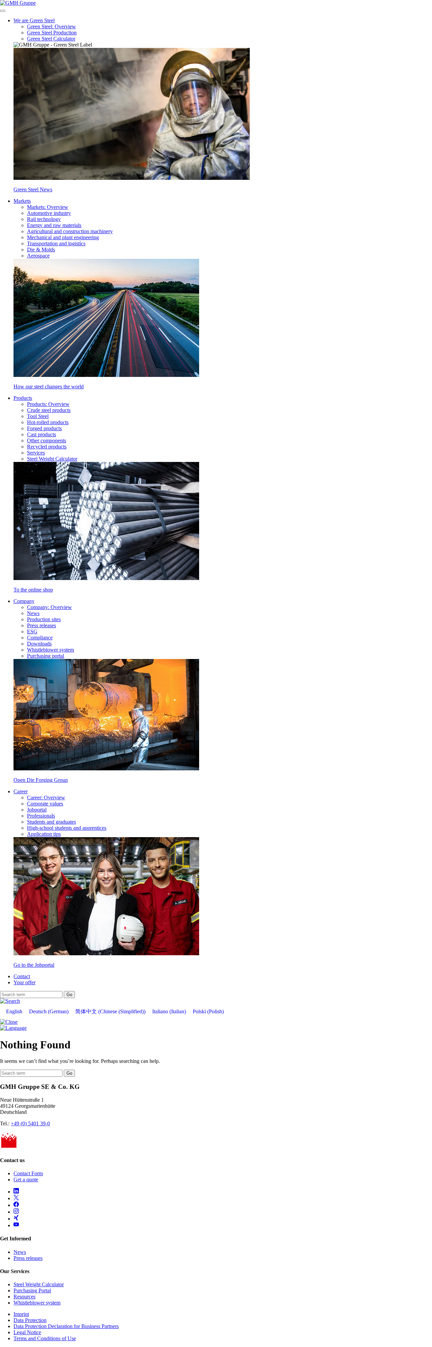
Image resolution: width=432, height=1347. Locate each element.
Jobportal (37, 810)
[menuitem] (14, 1011)
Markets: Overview (47, 207)
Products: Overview (48, 404)
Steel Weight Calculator (52, 459)
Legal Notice (27, 1332)
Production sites (44, 619)
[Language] (13, 1028)
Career (21, 791)
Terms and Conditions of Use (45, 1338)
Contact (22, 976)
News (33, 613)
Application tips (44, 834)
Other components (46, 440)
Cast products (41, 434)
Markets (22, 201)
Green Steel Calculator (51, 39)
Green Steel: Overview (51, 26)
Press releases (41, 625)
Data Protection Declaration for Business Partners (66, 1326)
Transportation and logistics (56, 243)
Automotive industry (49, 213)
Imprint (21, 1314)
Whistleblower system (50, 650)
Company (24, 601)
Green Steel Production (52, 32)
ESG (32, 631)
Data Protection (30, 1320)
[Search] (10, 1001)
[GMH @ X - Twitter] (16, 1198)
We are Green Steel (34, 20)
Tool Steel (38, 416)
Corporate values (45, 803)
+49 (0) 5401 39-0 (30, 1123)
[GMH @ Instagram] (16, 1212)
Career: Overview (46, 797)
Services (36, 453)
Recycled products (46, 446)
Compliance (40, 637)
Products (23, 398)
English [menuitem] (14, 1011)
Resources (24, 1296)
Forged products (44, 428)
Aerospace (38, 255)
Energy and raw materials (54, 225)
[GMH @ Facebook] (16, 1205)
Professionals (41, 816)
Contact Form (28, 1173)
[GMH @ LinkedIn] (16, 1191)
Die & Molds (41, 249)
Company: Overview (49, 607)
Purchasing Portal (32, 1290)
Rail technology (44, 219)
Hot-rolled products (48, 422)
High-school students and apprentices (66, 828)
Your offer (24, 982)
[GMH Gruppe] (18, 3)
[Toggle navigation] (2, 11)
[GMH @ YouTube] (16, 1225)
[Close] (9, 1022)
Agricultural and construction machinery (70, 231)
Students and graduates (51, 822)
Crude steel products (49, 410)
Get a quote (26, 1179)
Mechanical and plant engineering (63, 237)
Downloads (39, 644)
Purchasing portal (45, 656)
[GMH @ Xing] (16, 1218)
